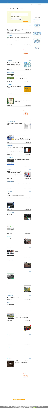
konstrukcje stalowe (37, 30)
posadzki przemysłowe (38, 34)
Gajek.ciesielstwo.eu (10, 181)
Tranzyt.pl (8, 334)
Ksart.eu (8, 302)
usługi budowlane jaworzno (37, 40)
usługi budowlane (38, 39)
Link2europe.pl (9, 191)
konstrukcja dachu (38, 29)
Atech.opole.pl (9, 247)
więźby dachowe (36, 46)
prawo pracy (35, 35)
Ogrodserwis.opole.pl (10, 72)
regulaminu (29, 405)
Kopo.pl (8, 323)
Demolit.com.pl (9, 84)
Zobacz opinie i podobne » (28, 32)
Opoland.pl (9, 283)
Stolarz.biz (9, 236)
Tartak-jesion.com (10, 358)
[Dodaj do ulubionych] (30, 25)
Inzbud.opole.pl (9, 25)
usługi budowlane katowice (37, 41)
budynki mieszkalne (36, 19)
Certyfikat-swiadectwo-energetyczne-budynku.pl (14, 96)
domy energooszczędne (38, 21)
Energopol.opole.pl (10, 260)
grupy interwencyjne (36, 25)
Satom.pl (8, 347)
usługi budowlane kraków (37, 42)
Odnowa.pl (9, 169)
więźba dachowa (38, 45)
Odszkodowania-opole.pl (11, 121)
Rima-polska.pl (9, 35)
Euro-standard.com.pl (10, 212)
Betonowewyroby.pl (10, 157)
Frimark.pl (8, 310)
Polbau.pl (8, 200)
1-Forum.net (10, 2)
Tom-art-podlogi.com (10, 145)
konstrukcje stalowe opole (37, 31)
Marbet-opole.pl (9, 223)
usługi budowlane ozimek (37, 43)
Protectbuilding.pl (10, 295)
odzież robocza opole (35, 33)
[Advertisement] (13, 52)
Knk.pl (8, 271)
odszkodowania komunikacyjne (37, 32)
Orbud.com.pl (9, 133)
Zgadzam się (34, 407)
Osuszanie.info (9, 60)
